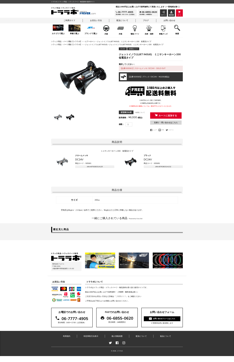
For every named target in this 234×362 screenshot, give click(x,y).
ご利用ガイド (69, 20)
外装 (120, 34)
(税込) (148, 77)
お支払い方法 (96, 20)
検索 (177, 33)
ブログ (146, 20)
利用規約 (66, 336)
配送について (122, 20)
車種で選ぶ (74, 33)
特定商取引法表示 (91, 336)
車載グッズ (163, 34)
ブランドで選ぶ (90, 33)
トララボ (120, 351)
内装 (106, 34)
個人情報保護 (117, 336)
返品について (165, 336)
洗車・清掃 (149, 34)
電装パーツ (135, 34)
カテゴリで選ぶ (58, 33)
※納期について (140, 112)
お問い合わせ (169, 20)
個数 (120, 124)
